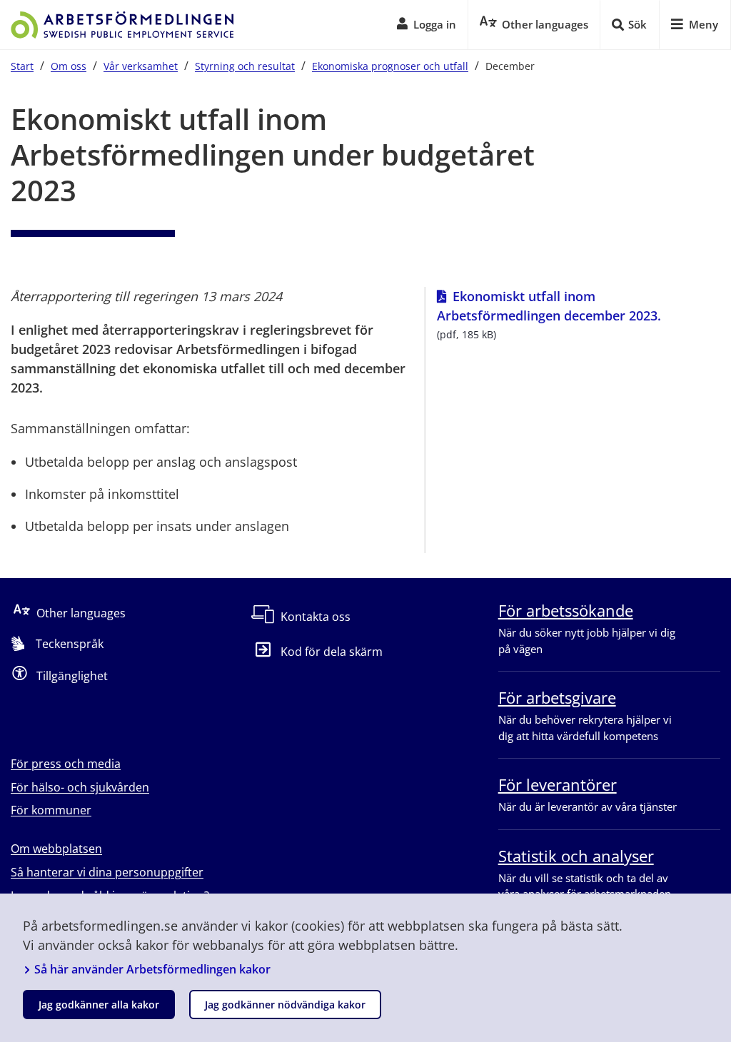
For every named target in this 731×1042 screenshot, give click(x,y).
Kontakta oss (316, 616)
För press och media (66, 764)
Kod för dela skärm (331, 651)
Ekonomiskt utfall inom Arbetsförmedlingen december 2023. (578, 306)
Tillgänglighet (72, 676)
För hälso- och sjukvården (80, 787)
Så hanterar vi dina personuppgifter (107, 872)
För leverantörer (557, 784)
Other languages (81, 613)
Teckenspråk (70, 644)
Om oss (68, 66)
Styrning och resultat (245, 66)
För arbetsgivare (557, 697)
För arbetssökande (565, 610)
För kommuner (51, 810)
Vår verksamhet (141, 66)
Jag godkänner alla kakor (99, 1004)
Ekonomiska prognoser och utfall (390, 66)
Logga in (434, 24)
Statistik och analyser (576, 855)
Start (22, 66)
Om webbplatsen (56, 848)
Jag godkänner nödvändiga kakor (285, 1004)
